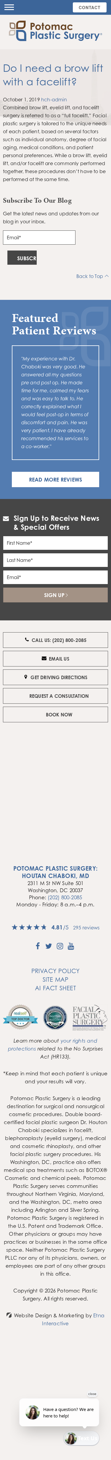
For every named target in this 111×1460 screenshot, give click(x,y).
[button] (9, 7)
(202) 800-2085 (65, 897)
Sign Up (54, 595)
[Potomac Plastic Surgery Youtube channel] (71, 948)
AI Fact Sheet (55, 988)
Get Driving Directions (58, 677)
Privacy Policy (55, 971)
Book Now (59, 715)
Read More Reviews (55, 479)
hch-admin (54, 100)
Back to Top (89, 276)
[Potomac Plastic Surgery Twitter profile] (48, 948)
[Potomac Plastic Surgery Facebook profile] (37, 948)
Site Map (56, 979)
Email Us (59, 659)
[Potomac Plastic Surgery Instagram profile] (60, 948)
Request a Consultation (59, 696)
